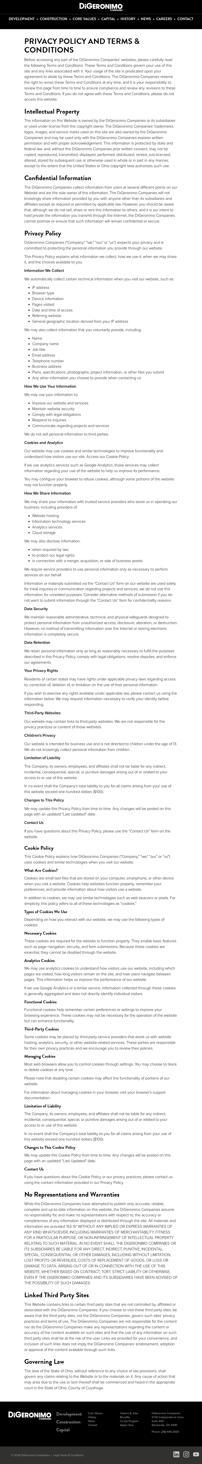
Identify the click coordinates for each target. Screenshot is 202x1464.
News (146, 18)
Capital (108, 18)
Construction (53, 18)
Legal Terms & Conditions (68, 1455)
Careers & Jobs (129, 1413)
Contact (185, 18)
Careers (164, 18)
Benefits (125, 1417)
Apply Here (127, 1425)
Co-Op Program (129, 1421)
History (128, 18)
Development (22, 18)
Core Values (84, 18)
